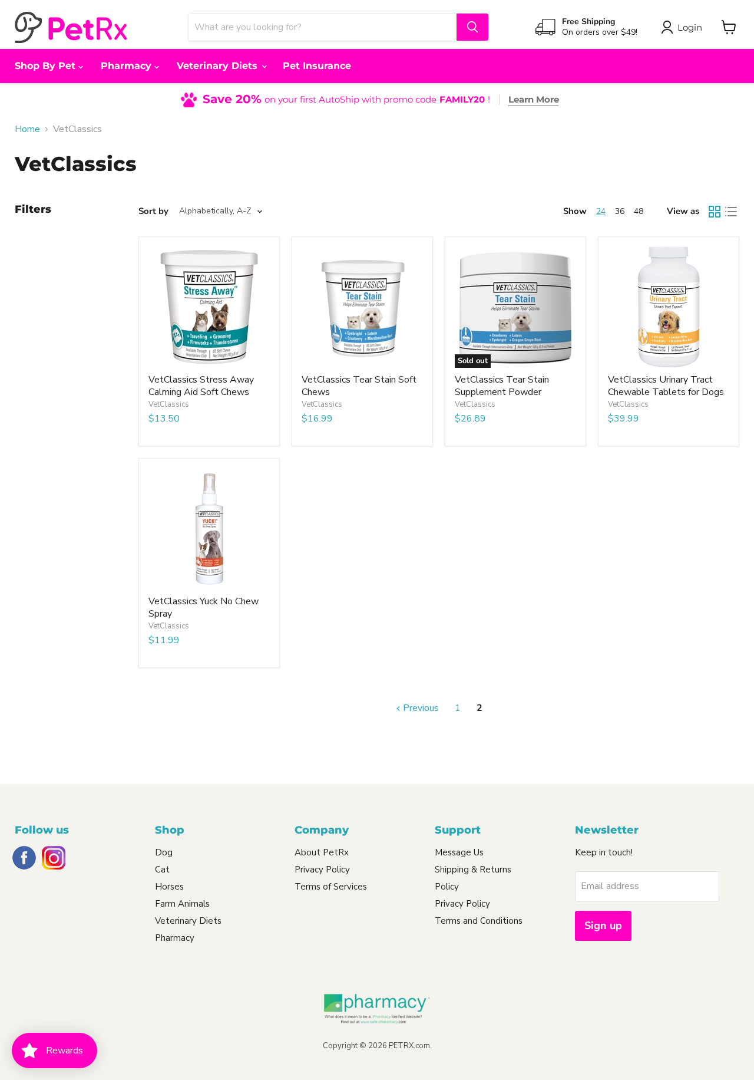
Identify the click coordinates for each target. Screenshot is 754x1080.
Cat (162, 869)
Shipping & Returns (473, 869)
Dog (164, 852)
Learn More (533, 99)
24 (601, 211)
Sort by (153, 211)
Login (689, 27)
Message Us (459, 852)
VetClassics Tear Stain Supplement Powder (502, 386)
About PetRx (322, 852)
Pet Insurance (317, 65)
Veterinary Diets (218, 65)
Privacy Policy (322, 869)
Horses (169, 887)
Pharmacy (127, 65)
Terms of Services (331, 887)
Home (27, 129)
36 (619, 211)
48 (638, 211)
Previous (420, 708)
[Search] (472, 27)
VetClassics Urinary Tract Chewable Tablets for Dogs (666, 386)
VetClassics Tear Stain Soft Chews (359, 386)
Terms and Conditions (478, 921)
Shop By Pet (46, 65)
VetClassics (168, 404)
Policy (447, 887)
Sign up (603, 925)
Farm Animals (182, 904)
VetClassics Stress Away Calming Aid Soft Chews (201, 386)
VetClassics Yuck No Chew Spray (203, 607)
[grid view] (714, 211)
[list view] (731, 211)
